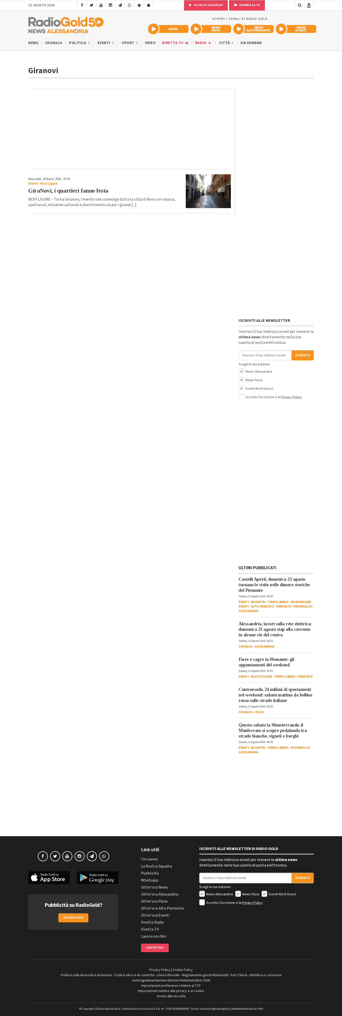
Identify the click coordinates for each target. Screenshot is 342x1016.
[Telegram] (120, 5)
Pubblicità (150, 873)
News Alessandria (258, 371)
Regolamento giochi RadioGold (205, 975)
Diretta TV (173, 43)
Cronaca (53, 43)
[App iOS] (148, 5)
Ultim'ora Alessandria (159, 894)
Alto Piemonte (262, 606)
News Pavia (253, 380)
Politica (78, 43)
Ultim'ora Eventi (155, 915)
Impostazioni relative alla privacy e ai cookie (171, 990)
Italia (259, 712)
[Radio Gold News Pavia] (211, 29)
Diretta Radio (152, 922)
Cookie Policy (183, 969)
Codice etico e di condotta (134, 975)
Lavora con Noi (153, 936)
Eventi (104, 43)
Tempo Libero (277, 602)
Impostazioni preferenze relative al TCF (171, 985)
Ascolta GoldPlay (208, 5)
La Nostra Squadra (156, 866)
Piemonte (283, 606)
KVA (260, 1009)
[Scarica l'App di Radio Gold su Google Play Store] (97, 877)
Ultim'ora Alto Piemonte (162, 908)
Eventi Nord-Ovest (259, 388)
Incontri (258, 602)
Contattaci (155, 948)
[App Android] (139, 5)
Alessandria (264, 646)
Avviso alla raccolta (171, 996)
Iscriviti (302, 355)
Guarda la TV (249, 5)
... (134, 205)
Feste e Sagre (261, 676)
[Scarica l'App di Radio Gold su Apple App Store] (49, 877)
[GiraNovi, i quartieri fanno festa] (208, 191)
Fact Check (239, 975)
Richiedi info (73, 918)
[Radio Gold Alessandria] (66, 24)
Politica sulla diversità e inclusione (86, 975)
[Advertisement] (129, 129)
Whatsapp (149, 880)
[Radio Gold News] (168, 29)
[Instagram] (110, 5)
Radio (201, 43)
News (33, 43)
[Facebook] (82, 5)
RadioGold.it (112, 1009)
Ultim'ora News (154, 887)
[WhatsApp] (129, 5)
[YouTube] (101, 5)
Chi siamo (149, 859)
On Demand (251, 43)
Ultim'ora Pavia (154, 901)
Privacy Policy (291, 397)
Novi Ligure (49, 183)
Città (225, 43)
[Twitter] (91, 5)
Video (150, 43)
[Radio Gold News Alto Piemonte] (253, 29)
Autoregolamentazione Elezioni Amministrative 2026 (171, 980)
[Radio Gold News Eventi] (296, 29)
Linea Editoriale (168, 975)
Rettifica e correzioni (265, 975)
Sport (128, 43)
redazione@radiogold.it (215, 1009)
